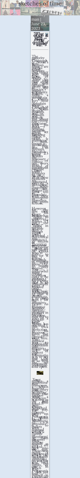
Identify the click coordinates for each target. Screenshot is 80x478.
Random (46, 12)
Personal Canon (36, 12)
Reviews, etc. (24, 12)
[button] (58, 12)
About (54, 12)
